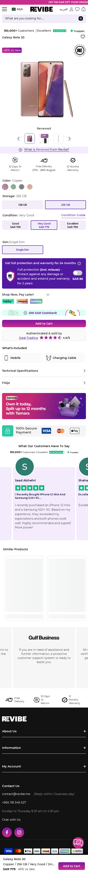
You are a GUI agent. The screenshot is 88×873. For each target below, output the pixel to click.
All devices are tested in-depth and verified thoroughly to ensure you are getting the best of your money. (44, 654)
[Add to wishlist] (83, 36)
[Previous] (18, 139)
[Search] (44, 18)
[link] (24, 609)
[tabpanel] (44, 89)
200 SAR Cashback (43, 313)
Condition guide (73, 215)
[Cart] (83, 9)
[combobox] (39, 18)
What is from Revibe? (46, 149)
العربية (64, 9)
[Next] (70, 139)
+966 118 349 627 (14, 802)
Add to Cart (44, 323)
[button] (78, 842)
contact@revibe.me (16, 794)
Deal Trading (28, 338)
